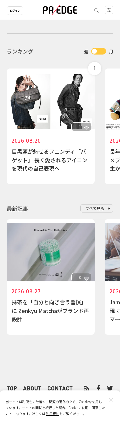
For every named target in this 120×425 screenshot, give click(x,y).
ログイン (15, 10)
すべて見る (95, 208)
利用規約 (52, 413)
